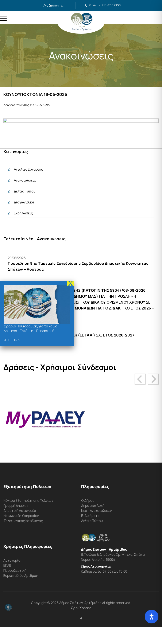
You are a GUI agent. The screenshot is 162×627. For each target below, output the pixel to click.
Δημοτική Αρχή (92, 505)
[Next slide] (153, 379)
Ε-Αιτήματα (90, 515)
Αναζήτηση (51, 5)
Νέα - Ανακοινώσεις (96, 510)
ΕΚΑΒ (7, 565)
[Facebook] (81, 618)
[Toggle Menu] (3, 20)
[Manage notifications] (8, 607)
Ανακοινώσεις (25, 180)
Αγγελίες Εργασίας (28, 169)
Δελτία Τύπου (24, 191)
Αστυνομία (11, 560)
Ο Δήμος (87, 500)
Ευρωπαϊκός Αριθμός (20, 575)
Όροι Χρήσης (81, 607)
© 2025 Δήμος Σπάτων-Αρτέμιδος (74, 602)
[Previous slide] (140, 379)
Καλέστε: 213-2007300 (105, 5)
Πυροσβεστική (14, 570)
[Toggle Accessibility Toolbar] (151, 616)
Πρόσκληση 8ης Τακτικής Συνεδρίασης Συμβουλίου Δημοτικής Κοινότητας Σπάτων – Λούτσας (78, 266)
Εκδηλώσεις (23, 213)
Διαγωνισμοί (24, 202)
